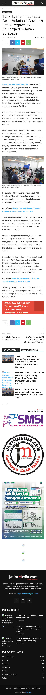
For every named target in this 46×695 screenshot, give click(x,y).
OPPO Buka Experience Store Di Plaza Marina (11, 338)
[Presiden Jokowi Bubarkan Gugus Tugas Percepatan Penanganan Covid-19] (8, 629)
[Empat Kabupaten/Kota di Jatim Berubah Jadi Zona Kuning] (8, 642)
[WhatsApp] (28, 42)
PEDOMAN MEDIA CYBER (21, 688)
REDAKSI (8, 688)
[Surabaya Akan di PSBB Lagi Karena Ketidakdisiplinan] (8, 619)
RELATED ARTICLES (11, 350)
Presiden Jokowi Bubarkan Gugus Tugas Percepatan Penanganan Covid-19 (29, 629)
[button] (4, 3)
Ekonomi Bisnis (14, 9)
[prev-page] (3, 403)
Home (4, 9)
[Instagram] (23, 600)
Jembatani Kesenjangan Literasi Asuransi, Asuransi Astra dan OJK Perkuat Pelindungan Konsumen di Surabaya (27, 361)
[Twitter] (17, 42)
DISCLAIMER (36, 688)
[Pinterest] (23, 42)
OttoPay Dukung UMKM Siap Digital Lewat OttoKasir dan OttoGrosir (34, 339)
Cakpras (28, 692)
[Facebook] (12, 42)
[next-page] (7, 403)
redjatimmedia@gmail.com (27, 594)
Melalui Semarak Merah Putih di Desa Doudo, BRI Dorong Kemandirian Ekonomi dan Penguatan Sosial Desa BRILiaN (29, 378)
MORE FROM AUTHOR (29, 350)
